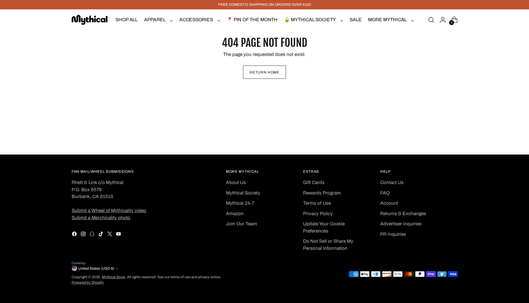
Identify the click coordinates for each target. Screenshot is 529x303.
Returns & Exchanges (403, 213)
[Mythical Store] (89, 20)
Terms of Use (317, 203)
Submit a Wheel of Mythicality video (109, 210)
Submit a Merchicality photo (101, 217)
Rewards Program (322, 193)
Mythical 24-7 (240, 203)
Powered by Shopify (88, 282)
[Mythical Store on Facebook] (75, 235)
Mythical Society (243, 193)
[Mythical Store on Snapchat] (92, 235)
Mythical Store (113, 277)
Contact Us (392, 182)
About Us (236, 182)
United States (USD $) (96, 268)
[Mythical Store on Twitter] (110, 235)
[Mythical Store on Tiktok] (101, 235)
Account (389, 203)
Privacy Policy (318, 213)
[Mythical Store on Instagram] (83, 235)
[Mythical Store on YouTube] (119, 235)
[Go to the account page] (442, 19)
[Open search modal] (431, 19)
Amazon (235, 213)
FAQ (385, 193)
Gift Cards (314, 182)
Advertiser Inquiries (401, 223)
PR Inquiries (393, 234)
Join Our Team (241, 223)
